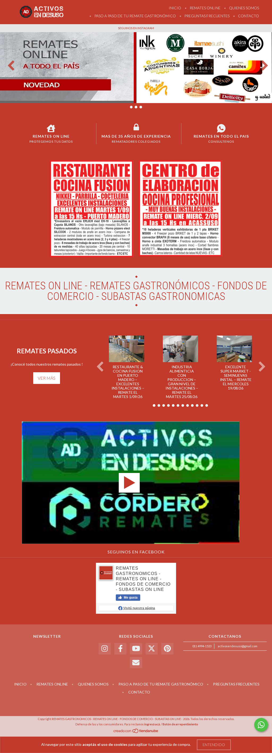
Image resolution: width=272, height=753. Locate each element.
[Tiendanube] (136, 732)
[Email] (136, 663)
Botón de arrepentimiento (180, 724)
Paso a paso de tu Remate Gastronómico (135, 16)
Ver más (47, 377)
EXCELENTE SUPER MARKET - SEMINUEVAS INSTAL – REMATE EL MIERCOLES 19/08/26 (236, 377)
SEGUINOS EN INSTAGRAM (136, 28)
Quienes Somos (243, 8)
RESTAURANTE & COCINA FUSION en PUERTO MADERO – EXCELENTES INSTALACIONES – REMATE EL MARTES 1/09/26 (128, 382)
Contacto (248, 16)
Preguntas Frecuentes (207, 16)
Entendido (214, 744)
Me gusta (130, 597)
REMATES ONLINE (204, 8)
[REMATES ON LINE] (51, 128)
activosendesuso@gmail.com (237, 646)
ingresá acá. (152, 724)
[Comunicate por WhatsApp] (261, 725)
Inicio (175, 8)
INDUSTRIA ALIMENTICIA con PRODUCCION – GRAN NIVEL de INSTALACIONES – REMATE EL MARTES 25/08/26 (181, 382)
